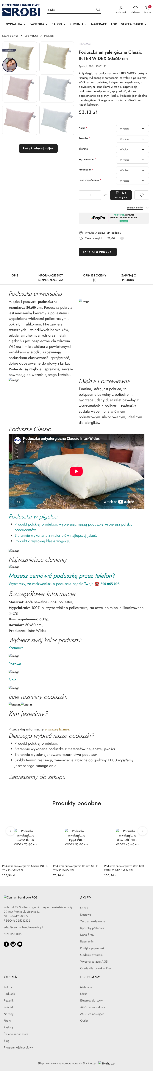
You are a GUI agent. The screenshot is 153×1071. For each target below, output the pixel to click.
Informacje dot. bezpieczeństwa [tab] (50, 277)
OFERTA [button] (10, 977)
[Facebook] (6, 944)
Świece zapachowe (16, 1034)
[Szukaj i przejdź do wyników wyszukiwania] (98, 10)
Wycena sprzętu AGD (94, 961)
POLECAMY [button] (90, 977)
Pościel (8, 1007)
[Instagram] (13, 944)
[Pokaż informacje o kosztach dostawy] (122, 238)
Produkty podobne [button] (76, 803)
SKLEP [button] (85, 898)
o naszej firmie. (57, 729)
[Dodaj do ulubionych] (141, 195)
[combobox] (132, 128)
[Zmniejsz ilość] (82, 195)
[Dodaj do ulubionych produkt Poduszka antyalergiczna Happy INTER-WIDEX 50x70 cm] (95, 819)
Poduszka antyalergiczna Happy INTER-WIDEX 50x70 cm (75, 867)
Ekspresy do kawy (91, 1000)
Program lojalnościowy (18, 1047)
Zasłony (8, 1027)
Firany (7, 1020)
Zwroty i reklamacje (92, 921)
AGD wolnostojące (92, 1014)
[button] (16, 24)
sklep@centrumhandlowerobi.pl (23, 927)
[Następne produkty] (142, 831)
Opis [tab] (15, 275)
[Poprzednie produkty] (10, 831)
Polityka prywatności (93, 948)
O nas (84, 908)
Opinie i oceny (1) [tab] (94, 277)
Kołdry (8, 987)
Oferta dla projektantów (95, 968)
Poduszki (9, 994)
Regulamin (86, 941)
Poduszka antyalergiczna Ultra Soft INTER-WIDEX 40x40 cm (124, 867)
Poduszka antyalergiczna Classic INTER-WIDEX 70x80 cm (25, 867)
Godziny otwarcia (91, 955)
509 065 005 (12, 934)
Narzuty (8, 1014)
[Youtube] (19, 944)
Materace (86, 987)
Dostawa (85, 914)
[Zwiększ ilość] (98, 195)
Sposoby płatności (92, 928)
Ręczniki (9, 1000)
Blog (7, 1041)
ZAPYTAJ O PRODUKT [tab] (128, 277)
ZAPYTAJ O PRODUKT (98, 252)
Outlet (84, 1020)
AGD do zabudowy (92, 1007)
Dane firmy (87, 935)
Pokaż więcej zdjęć (38, 148)
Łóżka (84, 994)
